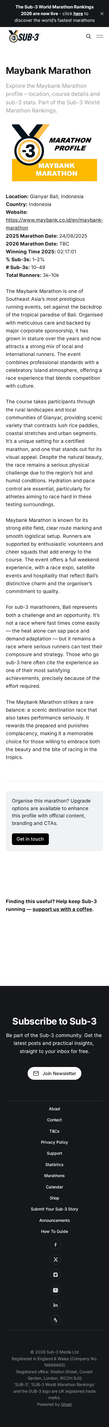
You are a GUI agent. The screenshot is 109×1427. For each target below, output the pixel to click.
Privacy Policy (54, 1142)
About (54, 1108)
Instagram (55, 1275)
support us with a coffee (62, 909)
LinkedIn (55, 1305)
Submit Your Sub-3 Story (54, 1208)
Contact (54, 1119)
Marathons (54, 1175)
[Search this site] (88, 36)
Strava (55, 1320)
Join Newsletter (59, 1073)
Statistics (54, 1164)
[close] (102, 13)
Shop (55, 1197)
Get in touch (30, 839)
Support (54, 1153)
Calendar (54, 1186)
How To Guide (54, 1231)
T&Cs (54, 1131)
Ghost (66, 1404)
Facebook (55, 1244)
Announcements (54, 1220)
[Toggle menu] (99, 36)
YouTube (55, 1290)
